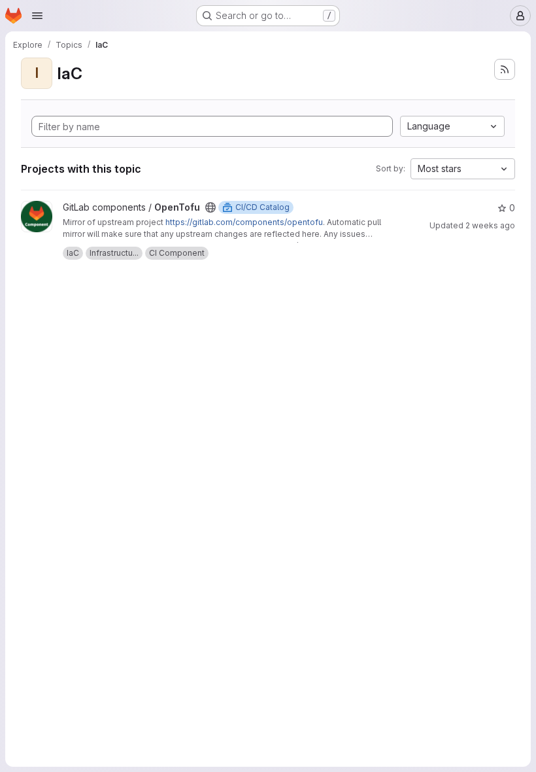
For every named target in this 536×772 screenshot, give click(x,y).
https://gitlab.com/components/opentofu (244, 222)
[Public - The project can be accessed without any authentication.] (210, 207)
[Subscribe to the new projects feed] (504, 69)
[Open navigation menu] (37, 15)
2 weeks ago (490, 225)
